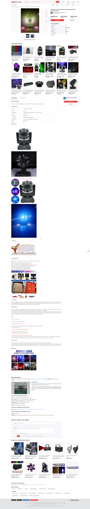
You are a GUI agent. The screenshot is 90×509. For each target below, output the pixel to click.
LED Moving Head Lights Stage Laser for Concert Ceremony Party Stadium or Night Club (39, 58)
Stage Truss (38, 409)
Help (62, 4)
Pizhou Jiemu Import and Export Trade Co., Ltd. (60, 12)
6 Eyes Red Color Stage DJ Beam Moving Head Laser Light (27, 74)
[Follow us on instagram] (74, 500)
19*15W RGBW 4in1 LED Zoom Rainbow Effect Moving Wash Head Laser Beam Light (16, 74)
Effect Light (13, 488)
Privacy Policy (59, 505)
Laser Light (28, 409)
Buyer (57, 4)
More (12, 497)
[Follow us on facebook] (71, 500)
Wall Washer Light (20, 488)
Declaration (54, 505)
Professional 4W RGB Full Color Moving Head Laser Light (50, 74)
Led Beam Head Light (15, 495)
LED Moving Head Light (42, 488)
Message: (15, 428)
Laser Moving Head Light (51, 488)
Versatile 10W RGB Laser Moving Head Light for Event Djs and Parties (61, 58)
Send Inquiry (57, 20)
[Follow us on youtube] (75, 500)
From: (15, 423)
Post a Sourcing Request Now (37, 436)
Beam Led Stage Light (66, 493)
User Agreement (50, 505)
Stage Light (18, 409)
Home (12, 6)
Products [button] (26, 1)
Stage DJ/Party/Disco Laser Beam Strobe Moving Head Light (28, 57)
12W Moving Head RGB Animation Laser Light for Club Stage (39, 74)
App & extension (67, 4)
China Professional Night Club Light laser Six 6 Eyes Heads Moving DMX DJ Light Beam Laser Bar (28, 91)
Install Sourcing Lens (35, 500)
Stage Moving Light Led (49, 493)
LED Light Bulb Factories (23, 493)
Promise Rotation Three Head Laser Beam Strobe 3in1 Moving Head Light (50, 91)
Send (18, 436)
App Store (14, 500)
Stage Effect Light (33, 409)
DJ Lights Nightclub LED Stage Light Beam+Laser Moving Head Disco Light (61, 74)
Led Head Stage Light (58, 493)
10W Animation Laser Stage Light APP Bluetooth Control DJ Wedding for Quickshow (16, 456)
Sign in (78, 2)
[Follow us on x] (72, 500)
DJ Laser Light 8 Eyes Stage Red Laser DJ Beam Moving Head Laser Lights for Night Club (39, 91)
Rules (78, 4)
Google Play (19, 500)
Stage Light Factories (41, 493)
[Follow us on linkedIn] (78, 500)
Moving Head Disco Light (23, 495)
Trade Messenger (26, 500)
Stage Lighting (22, 6)
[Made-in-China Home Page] (16, 2)
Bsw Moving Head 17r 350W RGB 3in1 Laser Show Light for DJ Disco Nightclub (73, 91)
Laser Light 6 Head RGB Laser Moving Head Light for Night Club (73, 74)
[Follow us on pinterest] (76, 500)
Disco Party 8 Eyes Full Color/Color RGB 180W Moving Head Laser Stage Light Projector (16, 58)
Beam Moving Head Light (35, 6)
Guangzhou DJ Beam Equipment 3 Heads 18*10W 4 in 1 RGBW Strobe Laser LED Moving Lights (16, 91)
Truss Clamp (42, 409)
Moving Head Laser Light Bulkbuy (34, 495)
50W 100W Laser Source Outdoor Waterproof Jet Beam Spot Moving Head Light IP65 (62, 91)
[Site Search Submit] (57, 2)
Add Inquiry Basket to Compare (30, 39)
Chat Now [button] (72, 20)
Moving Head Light (28, 6)
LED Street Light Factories (32, 493)
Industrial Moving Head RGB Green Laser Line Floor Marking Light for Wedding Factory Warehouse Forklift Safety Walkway (73, 58)
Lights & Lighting (16, 6)
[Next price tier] (78, 16)
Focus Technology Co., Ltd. (38, 505)
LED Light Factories (15, 493)
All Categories (14, 4)
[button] (54, 1)
